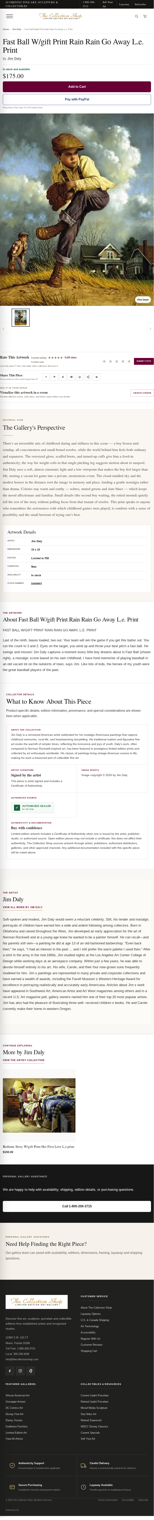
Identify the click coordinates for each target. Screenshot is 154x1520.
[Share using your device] (88, 377)
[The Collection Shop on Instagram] (20, 1371)
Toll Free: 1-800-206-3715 (20, 1348)
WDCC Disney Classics (94, 1426)
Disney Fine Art (14, 1414)
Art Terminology (90, 1326)
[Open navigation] (9, 16)
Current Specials (90, 1432)
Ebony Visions (14, 1420)
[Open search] (136, 16)
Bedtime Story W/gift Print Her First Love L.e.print (38, 1146)
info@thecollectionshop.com (22, 1359)
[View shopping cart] (145, 16)
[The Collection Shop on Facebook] (10, 1371)
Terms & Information (108, 1500)
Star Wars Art (88, 1414)
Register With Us (90, 1338)
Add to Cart (77, 86)
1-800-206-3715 (89, 4)
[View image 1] (21, 318)
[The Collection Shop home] (73, 16)
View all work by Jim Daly (23, 907)
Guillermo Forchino (16, 1426)
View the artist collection (23, 1060)
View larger (143, 299)
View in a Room (142, 393)
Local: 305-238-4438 (17, 1353)
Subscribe (140, 4)
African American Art (17, 1395)
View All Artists (14, 1438)
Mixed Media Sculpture (94, 1407)
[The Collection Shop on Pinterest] (30, 1371)
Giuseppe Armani (15, 1401)
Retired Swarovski (91, 1420)
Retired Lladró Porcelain (94, 1401)
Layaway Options (91, 1313)
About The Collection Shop (96, 1307)
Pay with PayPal (77, 99)
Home (6, 29)
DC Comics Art (14, 1407)
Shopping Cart (89, 1350)
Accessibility (88, 1332)
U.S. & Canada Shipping (95, 1320)
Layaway (124, 4)
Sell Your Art (108, 4)
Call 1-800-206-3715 (77, 1206)
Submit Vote (144, 361)
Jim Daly (16, 29)
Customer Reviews (92, 1344)
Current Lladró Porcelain (95, 1395)
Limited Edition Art (16, 1432)
